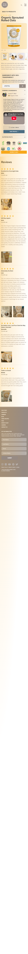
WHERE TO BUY (14, 152)
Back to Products (9, 11)
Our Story (4, 410)
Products (4, 412)
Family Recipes (5, 419)
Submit (10, 458)
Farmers (3, 414)
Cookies (17, 467)
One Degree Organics (4, 4)
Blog (2, 416)
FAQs (2, 421)
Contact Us (4, 427)
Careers (3, 425)
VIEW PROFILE (13, 131)
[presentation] (2, 50)
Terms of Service (11, 467)
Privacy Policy (4, 467)
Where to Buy (5, 423)
